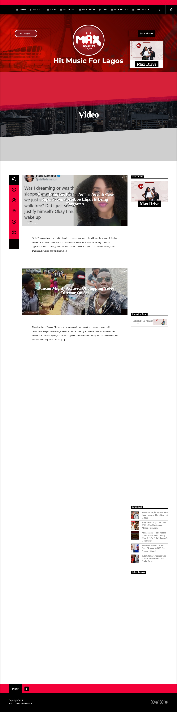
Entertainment (31, 177)
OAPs (105, 9)
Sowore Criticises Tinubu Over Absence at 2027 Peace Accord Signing (154, 548)
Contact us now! (24, 2)
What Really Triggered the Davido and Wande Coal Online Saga (154, 558)
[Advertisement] (149, 264)
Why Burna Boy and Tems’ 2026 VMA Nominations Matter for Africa (154, 525)
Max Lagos (24, 33)
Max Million (121, 9)
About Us (38, 9)
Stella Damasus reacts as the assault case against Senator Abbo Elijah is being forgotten (76, 199)
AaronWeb (28, 222)
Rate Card (69, 9)
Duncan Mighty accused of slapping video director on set (75, 290)
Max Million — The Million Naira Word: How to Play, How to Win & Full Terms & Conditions (155, 537)
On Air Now (147, 33)
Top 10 (7, 2)
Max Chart (88, 9)
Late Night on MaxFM (143, 321)
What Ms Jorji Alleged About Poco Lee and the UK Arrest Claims (155, 515)
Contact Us (142, 9)
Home (22, 9)
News (53, 9)
